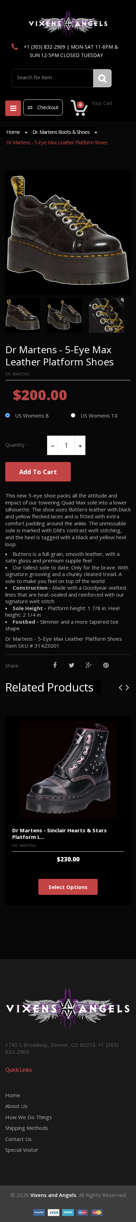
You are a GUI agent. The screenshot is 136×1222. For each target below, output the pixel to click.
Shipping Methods (26, 1127)
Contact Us (18, 1138)
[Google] (89, 665)
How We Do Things (28, 1117)
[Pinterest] (106, 665)
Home (13, 131)
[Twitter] (72, 665)
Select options (68, 886)
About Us (16, 1105)
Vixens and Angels (53, 1194)
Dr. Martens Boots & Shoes (61, 131)
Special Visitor (21, 1149)
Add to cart (38, 472)
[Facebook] (54, 665)
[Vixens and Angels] (68, 23)
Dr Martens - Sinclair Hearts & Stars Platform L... (59, 833)
